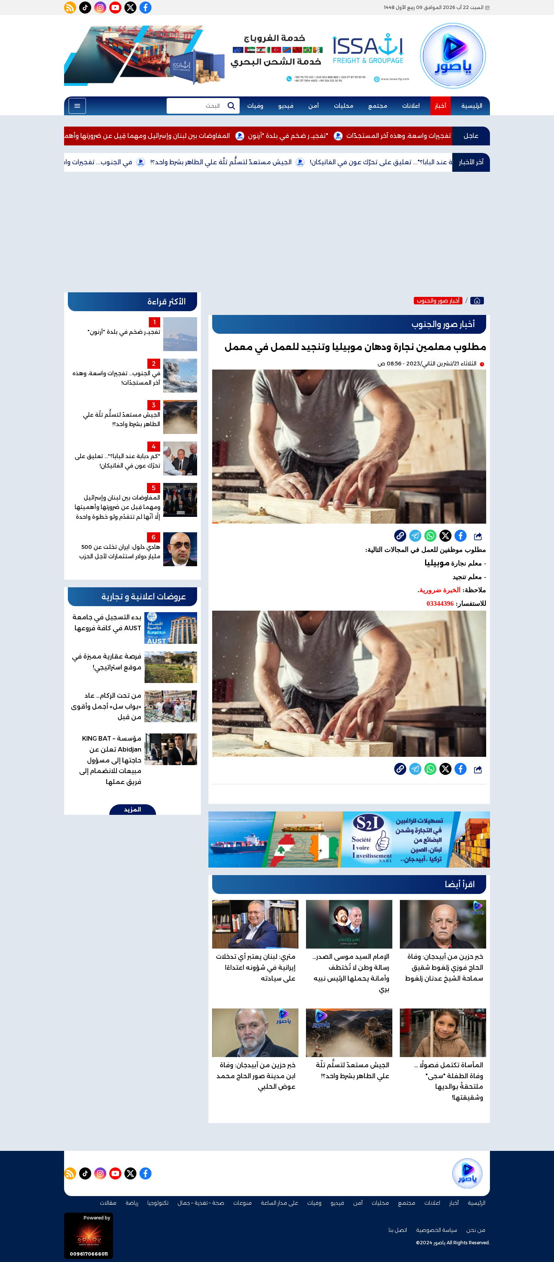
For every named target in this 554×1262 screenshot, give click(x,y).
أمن (313, 105)
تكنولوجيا (157, 1202)
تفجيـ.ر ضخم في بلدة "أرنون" (346, 135)
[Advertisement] (277, 232)
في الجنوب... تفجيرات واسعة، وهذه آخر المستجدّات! (119, 162)
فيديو (285, 105)
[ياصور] (453, 43)
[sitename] (467, 1173)
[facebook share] (461, 536)
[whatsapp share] (430, 536)
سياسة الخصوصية (436, 1230)
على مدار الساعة (279, 1202)
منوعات (242, 1202)
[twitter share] (445, 536)
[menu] (77, 106)
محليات (343, 105)
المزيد (132, 809)
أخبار (440, 105)
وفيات (255, 105)
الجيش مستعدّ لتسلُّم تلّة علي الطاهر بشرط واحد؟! (279, 162)
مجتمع (377, 105)
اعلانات (411, 105)
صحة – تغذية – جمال (201, 1202)
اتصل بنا (398, 1230)
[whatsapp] (400, 536)
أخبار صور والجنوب (438, 300)
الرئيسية (471, 105)
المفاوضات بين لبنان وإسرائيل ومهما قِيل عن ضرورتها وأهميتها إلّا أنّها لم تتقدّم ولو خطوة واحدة (153, 135)
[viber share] (415, 536)
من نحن (475, 1230)
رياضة (131, 1202)
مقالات (108, 1202)
